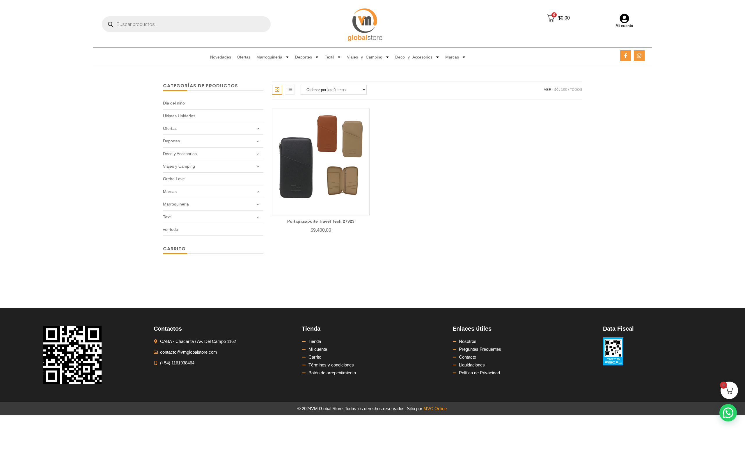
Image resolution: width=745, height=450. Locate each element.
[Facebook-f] (625, 55)
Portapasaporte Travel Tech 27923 (320, 221)
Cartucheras (279, 294)
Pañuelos (276, 281)
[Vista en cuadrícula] (277, 90)
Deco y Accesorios (413, 57)
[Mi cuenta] (624, 18)
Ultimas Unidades (179, 116)
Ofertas (244, 57)
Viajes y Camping (364, 57)
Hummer (276, 307)
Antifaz (274, 294)
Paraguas (277, 299)
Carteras (276, 281)
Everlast (275, 281)
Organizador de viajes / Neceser (434, 288)
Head (273, 294)
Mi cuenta (624, 26)
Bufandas (276, 307)
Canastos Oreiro (355, 283)
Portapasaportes (428, 303)
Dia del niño (174, 103)
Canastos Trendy (356, 296)
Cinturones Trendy (357, 301)
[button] (728, 412)
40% (272, 281)
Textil (329, 57)
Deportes (303, 57)
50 (556, 90)
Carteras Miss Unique (360, 296)
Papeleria (276, 287)
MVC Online (435, 408)
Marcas (452, 57)
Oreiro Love (174, 178)
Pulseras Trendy (428, 285)
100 (564, 90)
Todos (576, 90)
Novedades (220, 57)
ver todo (170, 229)
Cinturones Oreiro (356, 288)
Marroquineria (269, 57)
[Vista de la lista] (290, 90)
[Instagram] (639, 55)
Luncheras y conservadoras (293, 307)
